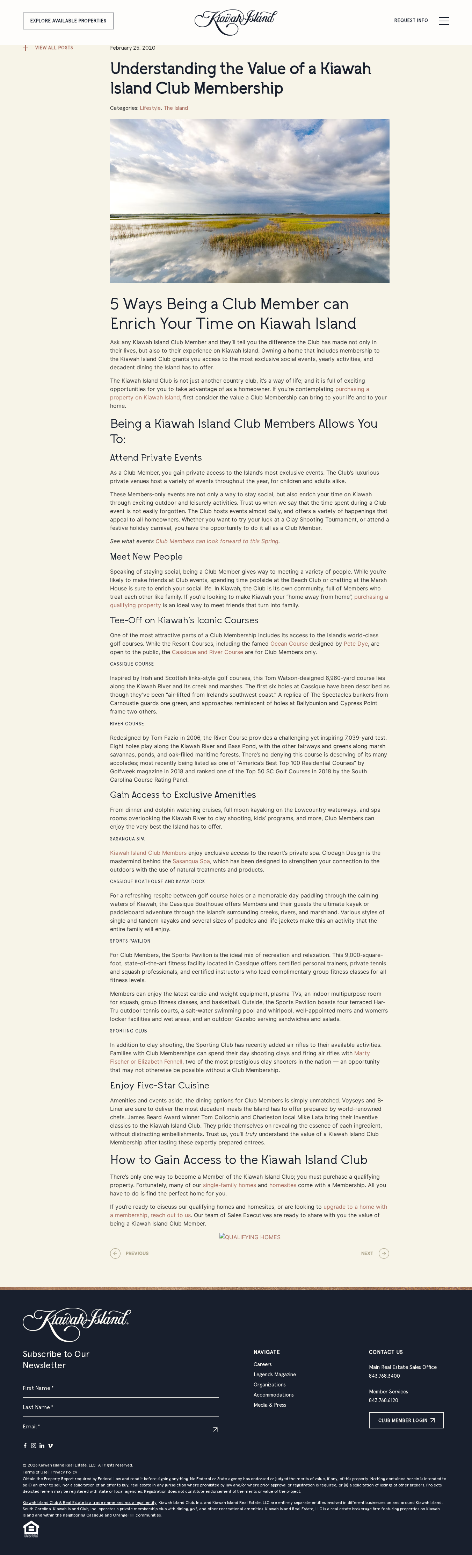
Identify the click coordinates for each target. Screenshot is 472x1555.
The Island (176, 108)
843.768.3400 (384, 1376)
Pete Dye (356, 643)
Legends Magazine (275, 1374)
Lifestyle (150, 108)
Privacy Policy (64, 1472)
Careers (263, 1364)
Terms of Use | (36, 1472)
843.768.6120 (383, 1400)
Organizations (270, 1384)
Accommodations (274, 1395)
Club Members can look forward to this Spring (216, 541)
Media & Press (270, 1405)
